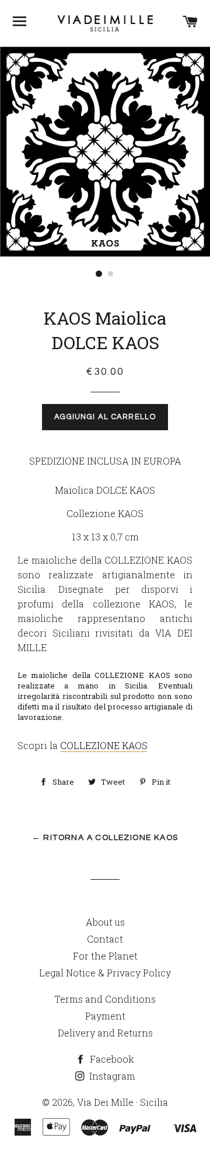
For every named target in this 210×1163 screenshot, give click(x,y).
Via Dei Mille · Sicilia (122, 1102)
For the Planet (105, 956)
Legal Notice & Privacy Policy (105, 973)
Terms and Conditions (105, 999)
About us (105, 922)
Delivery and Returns (105, 1033)
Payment (105, 1016)
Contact (105, 939)
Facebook (111, 1059)
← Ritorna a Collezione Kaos (105, 838)
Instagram (111, 1076)
